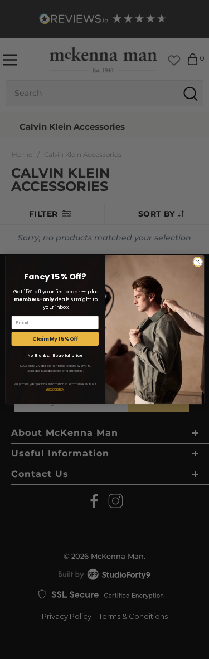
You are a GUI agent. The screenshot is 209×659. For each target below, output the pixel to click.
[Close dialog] (197, 261)
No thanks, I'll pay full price (54, 355)
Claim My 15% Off (54, 338)
